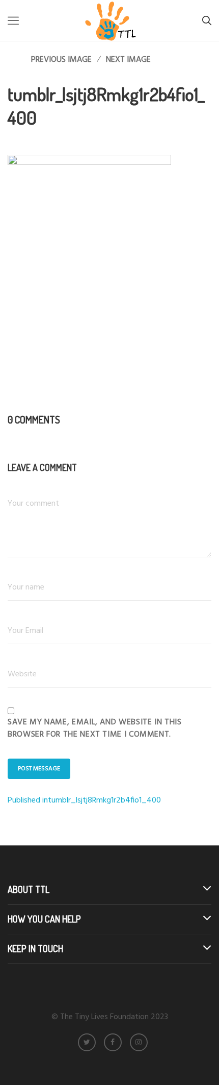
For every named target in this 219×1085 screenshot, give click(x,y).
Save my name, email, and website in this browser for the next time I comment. (95, 728)
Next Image (128, 59)
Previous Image (61, 59)
